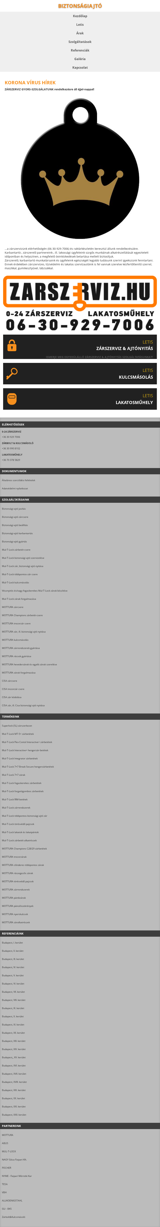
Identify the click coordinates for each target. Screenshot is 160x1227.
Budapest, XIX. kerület (14, 1090)
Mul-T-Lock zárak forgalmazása (19, 599)
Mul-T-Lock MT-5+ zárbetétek (18, 734)
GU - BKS (7, 1208)
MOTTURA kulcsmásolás (15, 639)
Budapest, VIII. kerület (13, 1000)
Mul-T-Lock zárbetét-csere (16, 549)
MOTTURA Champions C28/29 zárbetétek (24, 848)
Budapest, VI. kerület (13, 983)
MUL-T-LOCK (9, 1151)
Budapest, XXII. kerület (14, 1114)
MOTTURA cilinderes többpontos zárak (23, 865)
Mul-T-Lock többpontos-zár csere (20, 574)
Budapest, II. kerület (12, 950)
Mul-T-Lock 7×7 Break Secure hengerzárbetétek (28, 766)
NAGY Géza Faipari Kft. (14, 1159)
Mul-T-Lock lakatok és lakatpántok (20, 832)
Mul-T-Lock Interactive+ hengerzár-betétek (25, 750)
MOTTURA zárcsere (12, 607)
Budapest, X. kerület (13, 1016)
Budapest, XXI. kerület (14, 1106)
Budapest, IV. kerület (13, 967)
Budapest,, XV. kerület (14, 1057)
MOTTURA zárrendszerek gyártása (21, 648)
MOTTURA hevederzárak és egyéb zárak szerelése (29, 664)
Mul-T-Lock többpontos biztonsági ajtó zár (24, 815)
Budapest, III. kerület (13, 959)
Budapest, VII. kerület (13, 991)
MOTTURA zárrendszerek (16, 889)
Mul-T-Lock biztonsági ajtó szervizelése (23, 558)
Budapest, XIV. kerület (14, 1049)
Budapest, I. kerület (12, 942)
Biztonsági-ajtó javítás (14, 508)
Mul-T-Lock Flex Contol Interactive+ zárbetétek (27, 742)
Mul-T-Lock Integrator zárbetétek (20, 758)
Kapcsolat (80, 67)
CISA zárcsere (9, 680)
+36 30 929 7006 (11, 437)
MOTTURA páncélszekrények (17, 906)
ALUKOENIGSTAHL (12, 1200)
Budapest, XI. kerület (13, 1024)
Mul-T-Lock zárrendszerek (16, 807)
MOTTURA (7, 1135)
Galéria (80, 59)
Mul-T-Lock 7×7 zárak (13, 775)
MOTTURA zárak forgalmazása (19, 672)
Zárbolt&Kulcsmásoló (13, 1217)
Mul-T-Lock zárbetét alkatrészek (19, 840)
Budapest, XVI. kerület (14, 1065)
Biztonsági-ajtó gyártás (14, 541)
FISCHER (6, 1167)
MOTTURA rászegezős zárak (17, 873)
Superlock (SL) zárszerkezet (17, 725)
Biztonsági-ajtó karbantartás (17, 533)
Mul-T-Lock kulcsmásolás (15, 582)
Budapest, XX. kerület (13, 1098)
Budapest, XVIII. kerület (14, 1082)
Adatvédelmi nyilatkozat (15, 488)
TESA (5, 1184)
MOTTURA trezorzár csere (16, 623)
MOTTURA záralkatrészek (16, 922)
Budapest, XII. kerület (13, 1032)
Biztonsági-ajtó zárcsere (15, 517)
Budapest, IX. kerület (13, 1008)
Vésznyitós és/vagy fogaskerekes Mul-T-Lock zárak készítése (35, 590)
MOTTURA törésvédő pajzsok (18, 881)
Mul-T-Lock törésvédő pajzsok (18, 824)
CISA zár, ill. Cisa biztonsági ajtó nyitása (23, 705)
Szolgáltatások (80, 42)
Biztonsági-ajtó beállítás (15, 525)
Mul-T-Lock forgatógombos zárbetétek (23, 791)
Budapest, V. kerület (13, 975)
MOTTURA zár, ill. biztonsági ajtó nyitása (24, 631)
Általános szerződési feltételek (18, 480)
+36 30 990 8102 (11, 448)
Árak (80, 33)
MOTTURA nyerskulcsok (15, 914)
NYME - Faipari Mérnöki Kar (17, 1176)
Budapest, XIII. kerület (13, 1041)
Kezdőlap (80, 16)
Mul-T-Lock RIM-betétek (15, 799)
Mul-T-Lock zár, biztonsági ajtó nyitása (22, 566)
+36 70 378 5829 (11, 460)
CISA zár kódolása (11, 697)
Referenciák (80, 50)
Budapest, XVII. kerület (14, 1073)
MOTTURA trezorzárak (14, 856)
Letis (80, 24)
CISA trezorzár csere (13, 689)
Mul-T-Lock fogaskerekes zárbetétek (21, 783)
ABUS (5, 1143)
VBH (4, 1192)
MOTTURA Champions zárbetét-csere (22, 615)
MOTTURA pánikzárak (14, 897)
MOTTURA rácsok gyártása (16, 656)
